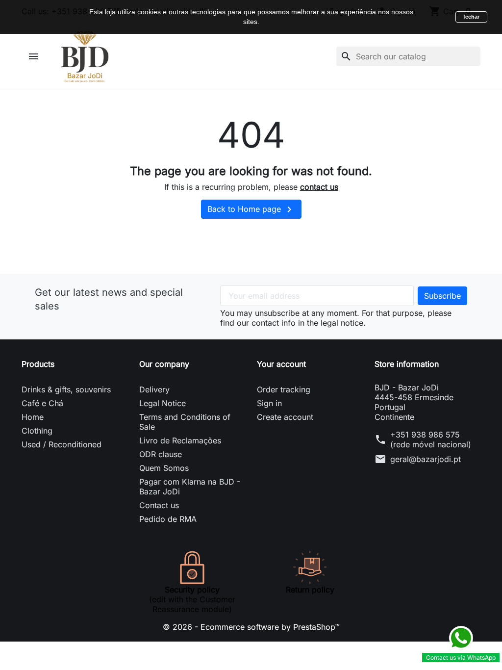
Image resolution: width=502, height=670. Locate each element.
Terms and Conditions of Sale (184, 422)
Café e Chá (42, 403)
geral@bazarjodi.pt (425, 459)
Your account (281, 364)
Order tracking (283, 389)
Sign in (269, 403)
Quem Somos (164, 468)
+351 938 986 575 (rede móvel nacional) (430, 439)
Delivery (154, 389)
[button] (35, 56)
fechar (471, 17)
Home (33, 417)
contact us (319, 187)
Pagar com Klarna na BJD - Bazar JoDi (189, 486)
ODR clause (160, 454)
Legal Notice (162, 403)
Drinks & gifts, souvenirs (66, 389)
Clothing (37, 431)
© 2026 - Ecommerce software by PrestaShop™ (251, 627)
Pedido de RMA (168, 519)
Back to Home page (251, 209)
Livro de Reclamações (180, 440)
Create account (285, 417)
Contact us (159, 505)
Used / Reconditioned (61, 444)
